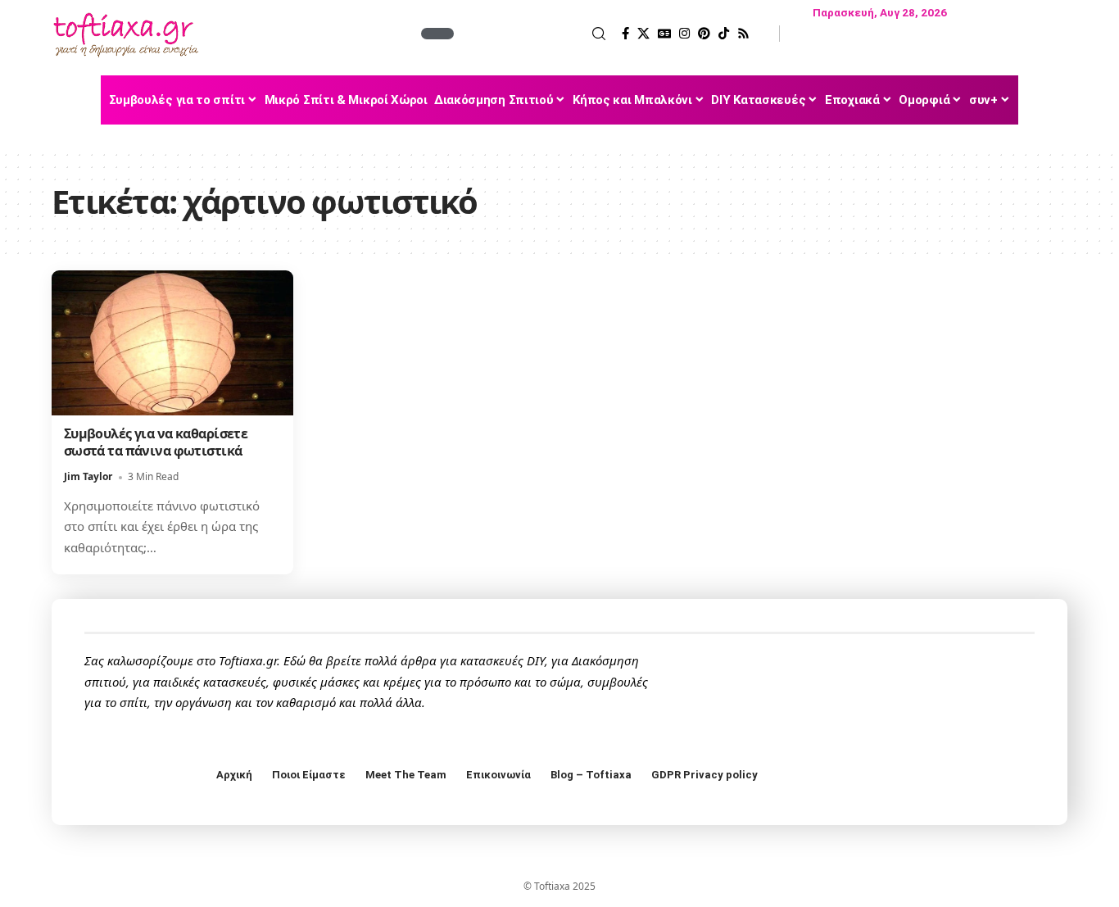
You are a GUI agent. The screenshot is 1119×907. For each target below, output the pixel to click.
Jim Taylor (88, 476)
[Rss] (743, 33)
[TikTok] (723, 33)
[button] (531, 33)
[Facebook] (625, 33)
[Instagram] (684, 33)
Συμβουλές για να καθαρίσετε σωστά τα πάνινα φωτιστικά (156, 442)
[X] (643, 33)
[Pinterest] (704, 33)
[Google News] (664, 33)
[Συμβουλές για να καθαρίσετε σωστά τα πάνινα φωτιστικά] (172, 342)
